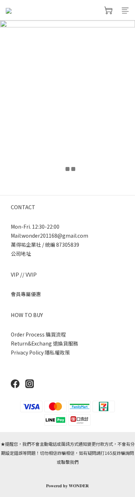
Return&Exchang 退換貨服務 (44, 343)
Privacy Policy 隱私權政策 (40, 352)
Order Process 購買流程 (38, 334)
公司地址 (21, 253)
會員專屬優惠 (26, 294)
